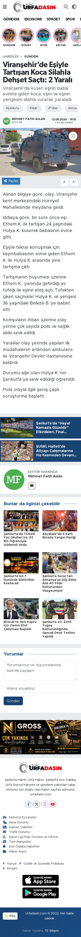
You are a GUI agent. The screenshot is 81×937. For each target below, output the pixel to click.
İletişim (12, 868)
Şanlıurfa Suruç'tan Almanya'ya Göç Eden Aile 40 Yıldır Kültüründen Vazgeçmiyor (59, 583)
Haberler (11, 56)
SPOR (70, 19)
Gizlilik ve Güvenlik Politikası (44, 863)
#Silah (33, 108)
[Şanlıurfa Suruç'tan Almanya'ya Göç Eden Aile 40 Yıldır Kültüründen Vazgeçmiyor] (59, 563)
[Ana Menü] (5, 7)
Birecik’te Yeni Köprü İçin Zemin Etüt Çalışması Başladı (20, 626)
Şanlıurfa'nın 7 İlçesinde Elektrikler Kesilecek (19, 580)
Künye (12, 863)
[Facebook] (28, 804)
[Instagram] (44, 804)
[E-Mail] (31, 485)
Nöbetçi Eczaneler (23, 817)
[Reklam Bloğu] (40, 737)
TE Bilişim (51, 930)
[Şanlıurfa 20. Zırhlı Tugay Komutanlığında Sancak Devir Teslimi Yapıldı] (59, 608)
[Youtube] (52, 804)
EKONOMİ (33, 19)
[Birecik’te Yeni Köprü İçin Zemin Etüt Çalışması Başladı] (21, 608)
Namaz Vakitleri (20, 827)
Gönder (13, 701)
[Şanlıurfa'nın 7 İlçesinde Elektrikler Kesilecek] (21, 563)
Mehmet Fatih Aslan (45, 476)
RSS (12, 916)
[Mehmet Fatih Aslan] (14, 479)
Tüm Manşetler (20, 841)
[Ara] (66, 7)
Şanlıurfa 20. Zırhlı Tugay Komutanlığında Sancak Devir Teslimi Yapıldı (58, 629)
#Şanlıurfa (12, 108)
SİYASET (53, 19)
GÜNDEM (11, 19)
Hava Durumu (19, 822)
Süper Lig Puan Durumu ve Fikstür (33, 837)
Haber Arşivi (18, 851)
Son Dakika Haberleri (24, 846)
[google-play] (40, 894)
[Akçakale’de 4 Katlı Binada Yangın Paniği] (59, 520)
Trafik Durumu (19, 832)
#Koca (72, 108)
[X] (36, 804)
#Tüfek (53, 108)
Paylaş (13, 181)
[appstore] (40, 881)
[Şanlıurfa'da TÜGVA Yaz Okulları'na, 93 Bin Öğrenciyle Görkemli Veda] (21, 520)
